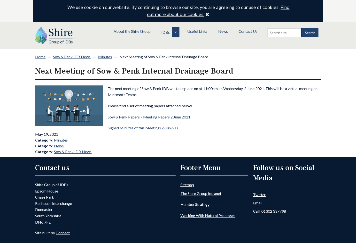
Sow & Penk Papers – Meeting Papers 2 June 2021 (149, 117)
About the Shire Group (132, 31)
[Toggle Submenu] (175, 32)
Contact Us (248, 31)
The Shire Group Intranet (200, 193)
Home (40, 56)
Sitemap (187, 184)
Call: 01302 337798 (269, 211)
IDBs (165, 32)
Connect (63, 232)
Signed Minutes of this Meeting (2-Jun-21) (143, 128)
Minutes (105, 56)
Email (257, 203)
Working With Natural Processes (207, 215)
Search (310, 33)
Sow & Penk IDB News (72, 56)
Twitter (259, 194)
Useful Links (197, 31)
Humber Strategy (194, 204)
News (223, 31)
